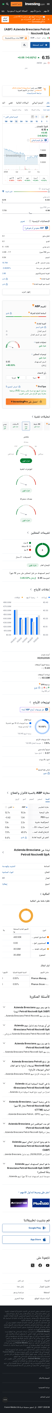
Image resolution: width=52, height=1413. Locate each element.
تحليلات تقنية (42, 416)
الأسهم (46, 11)
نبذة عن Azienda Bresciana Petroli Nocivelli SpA (32, 852)
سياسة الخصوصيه (44, 1387)
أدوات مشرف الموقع (42, 1298)
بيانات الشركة (35, 110)
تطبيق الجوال (44, 1286)
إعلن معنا (20, 1286)
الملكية (46, 894)
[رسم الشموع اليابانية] (46, 116)
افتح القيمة (8, 191)
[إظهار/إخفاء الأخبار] (32, 116)
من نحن (21, 1280)
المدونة (47, 1280)
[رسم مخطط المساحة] (42, 116)
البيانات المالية (22, 102)
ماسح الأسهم (35, 11)
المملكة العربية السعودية (17, 11)
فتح (22, 837)
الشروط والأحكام (44, 1378)
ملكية (26, 110)
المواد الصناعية (7, 872)
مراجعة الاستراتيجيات (34, 93)
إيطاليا (4, 884)
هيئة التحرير (19, 1298)
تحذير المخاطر (45, 1397)
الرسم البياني (37, 102)
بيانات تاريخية (16, 110)
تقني (11, 102)
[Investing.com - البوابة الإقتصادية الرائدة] (35, 4)
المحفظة (47, 1292)
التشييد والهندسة (8, 866)
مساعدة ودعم (19, 1292)
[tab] (37, 426)
